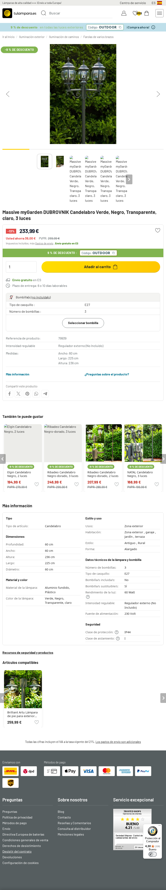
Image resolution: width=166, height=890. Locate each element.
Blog (61, 811)
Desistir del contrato (17, 851)
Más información (17, 374)
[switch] (153, 854)
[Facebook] (9, 393)
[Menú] (159, 826)
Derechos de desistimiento (21, 846)
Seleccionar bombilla (83, 323)
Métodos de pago (14, 823)
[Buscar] (43, 13)
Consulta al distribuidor (74, 828)
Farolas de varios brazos (98, 37)
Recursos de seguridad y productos (27, 652)
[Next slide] (129, 179)
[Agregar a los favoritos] (157, 230)
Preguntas (9, 811)
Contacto (64, 817)
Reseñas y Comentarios (74, 823)
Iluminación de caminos (64, 37)
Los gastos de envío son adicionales (118, 742)
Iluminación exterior (32, 37)
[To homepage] (19, 13)
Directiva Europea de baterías (23, 834)
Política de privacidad (17, 817)
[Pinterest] (27, 393)
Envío (6, 828)
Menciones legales (71, 834)
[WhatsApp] (36, 393)
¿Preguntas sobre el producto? (107, 374)
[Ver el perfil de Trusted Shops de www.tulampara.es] (138, 829)
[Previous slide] (37, 179)
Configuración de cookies (20, 863)
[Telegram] (45, 393)
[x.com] (18, 393)
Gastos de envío (44, 243)
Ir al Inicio (8, 37)
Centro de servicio (133, 3)
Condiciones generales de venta (25, 840)
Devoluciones (12, 857)
